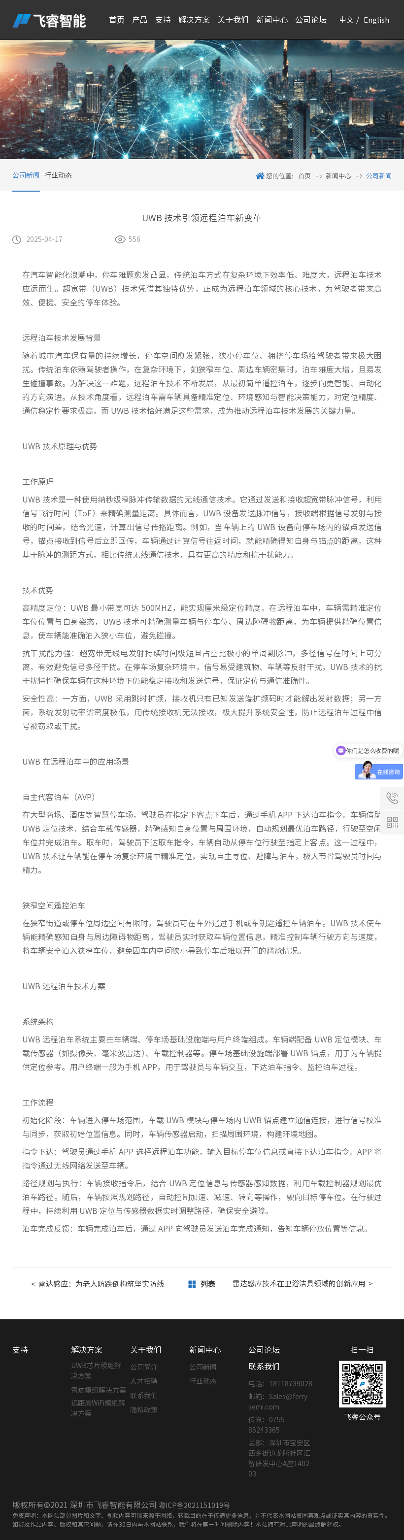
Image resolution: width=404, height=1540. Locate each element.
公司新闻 (26, 175)
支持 (163, 20)
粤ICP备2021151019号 (194, 1505)
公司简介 (144, 1367)
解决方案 (194, 20)
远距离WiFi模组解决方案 (98, 1408)
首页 (117, 20)
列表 (208, 1284)
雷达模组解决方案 (98, 1390)
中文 (346, 20)
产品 (140, 20)
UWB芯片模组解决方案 (96, 1370)
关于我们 (233, 20)
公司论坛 (311, 20)
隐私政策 (144, 1409)
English (376, 20)
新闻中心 (272, 20)
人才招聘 (144, 1381)
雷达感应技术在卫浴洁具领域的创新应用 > (303, 1283)
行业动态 (58, 175)
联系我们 (144, 1395)
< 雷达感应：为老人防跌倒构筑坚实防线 (97, 1284)
